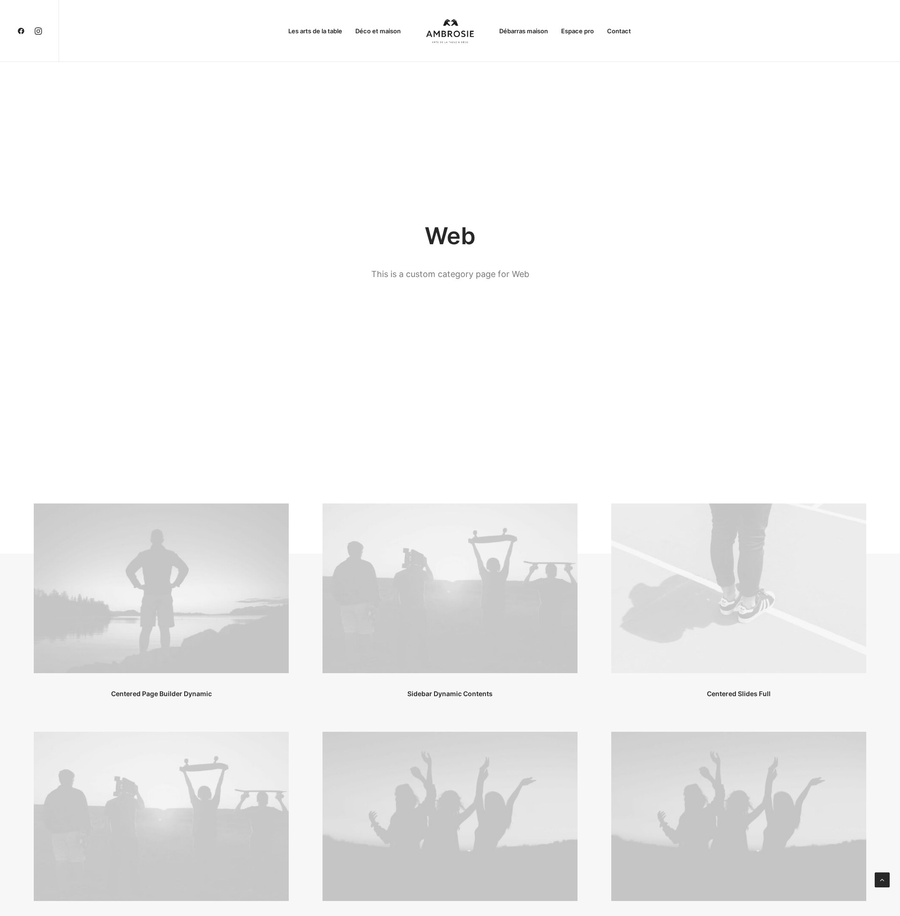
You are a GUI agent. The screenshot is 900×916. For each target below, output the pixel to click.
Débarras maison (523, 31)
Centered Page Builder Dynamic (161, 694)
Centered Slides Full (739, 694)
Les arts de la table (315, 31)
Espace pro (577, 31)
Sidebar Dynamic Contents (450, 694)
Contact (619, 31)
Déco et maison (378, 31)
